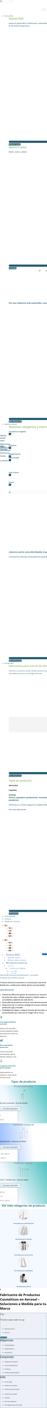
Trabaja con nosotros (12, 921)
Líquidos (13, 790)
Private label (9, 663)
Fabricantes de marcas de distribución (14, 975)
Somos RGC (8, 16)
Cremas (12, 795)
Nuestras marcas (10, 424)
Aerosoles (13, 785)
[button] (23, 9)
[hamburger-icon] (44, 954)
